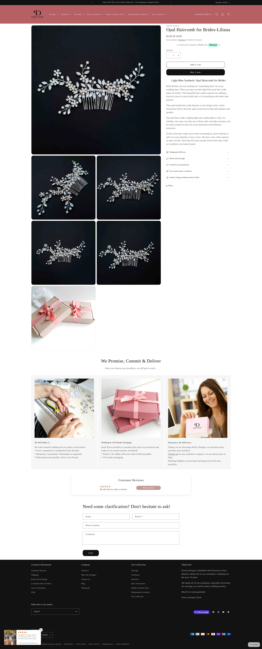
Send (90, 553)
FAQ (33, 592)
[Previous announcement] (91, 2)
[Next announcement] (170, 2)
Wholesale (85, 588)
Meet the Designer (88, 575)
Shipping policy (107, 644)
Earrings (134, 571)
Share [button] (170, 186)
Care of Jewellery (38, 588)
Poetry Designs (42, 644)
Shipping (181, 40)
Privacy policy (81, 644)
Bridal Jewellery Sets (140, 588)
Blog (83, 584)
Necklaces (135, 575)
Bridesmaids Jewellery (140, 592)
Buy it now (195, 72)
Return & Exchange (39, 579)
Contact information (122, 644)
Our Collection (137, 596)
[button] (53, 14)
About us (85, 571)
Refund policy (68, 644)
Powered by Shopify (54, 644)
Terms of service (94, 644)
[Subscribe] (76, 611)
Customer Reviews (38, 571)
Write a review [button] (148, 488)
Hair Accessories (138, 584)
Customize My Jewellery (41, 584)
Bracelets (135, 579)
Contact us (173, 454)
